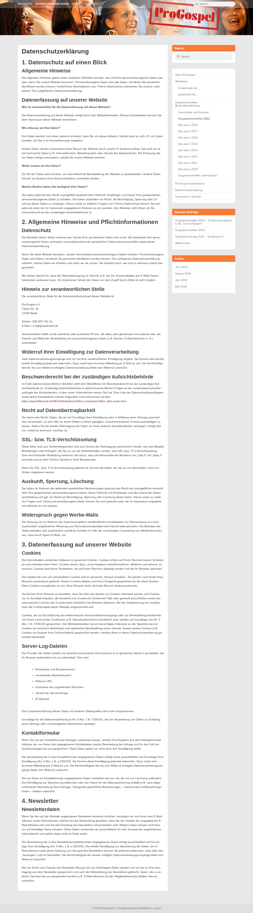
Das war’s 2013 (188, 150)
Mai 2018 (181, 286)
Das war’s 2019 (188, 124)
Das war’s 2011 (187, 162)
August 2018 (183, 273)
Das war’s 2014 (188, 143)
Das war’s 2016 (188, 137)
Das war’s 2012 (188, 156)
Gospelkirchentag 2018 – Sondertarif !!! (199, 236)
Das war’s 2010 (188, 169)
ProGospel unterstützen (190, 183)
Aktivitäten (181, 81)
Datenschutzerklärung (55, 51)
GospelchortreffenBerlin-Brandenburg (187, 104)
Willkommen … (184, 243)
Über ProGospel (185, 74)
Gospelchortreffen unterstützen (197, 175)
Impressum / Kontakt (188, 196)
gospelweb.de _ (188, 94)
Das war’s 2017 (188, 131)
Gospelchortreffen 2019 (190, 230)
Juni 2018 (181, 280)
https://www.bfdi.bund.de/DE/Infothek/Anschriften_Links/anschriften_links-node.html (74, 401)
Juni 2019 (181, 267)
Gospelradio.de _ (189, 88)
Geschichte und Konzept (193, 112)
